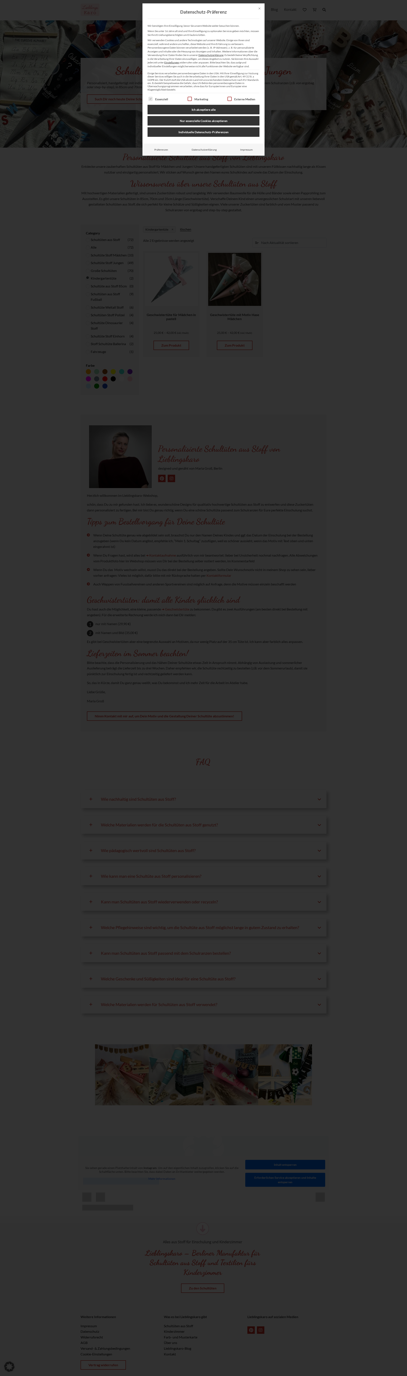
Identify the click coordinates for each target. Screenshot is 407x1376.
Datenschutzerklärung (210, 55)
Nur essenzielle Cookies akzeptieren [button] (203, 121)
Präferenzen (161, 149)
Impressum (246, 149)
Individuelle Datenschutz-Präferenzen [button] (203, 132)
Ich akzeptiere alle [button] (204, 109)
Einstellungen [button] (171, 62)
